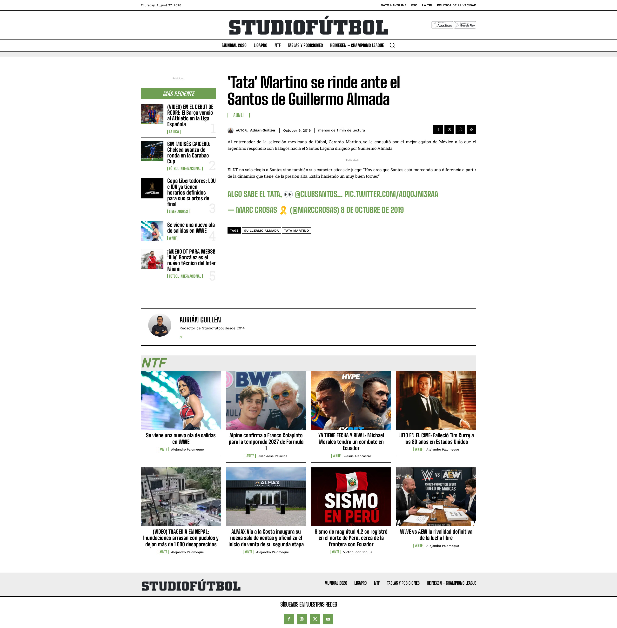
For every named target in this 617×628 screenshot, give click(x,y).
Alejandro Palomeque (187, 449)
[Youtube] (328, 619)
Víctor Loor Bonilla (357, 552)
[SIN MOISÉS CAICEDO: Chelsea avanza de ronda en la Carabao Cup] (152, 151)
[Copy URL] (471, 129)
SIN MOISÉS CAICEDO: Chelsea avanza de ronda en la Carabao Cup (188, 153)
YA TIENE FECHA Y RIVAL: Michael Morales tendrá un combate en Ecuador (351, 441)
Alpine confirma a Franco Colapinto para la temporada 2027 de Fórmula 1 (266, 441)
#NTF (173, 238)
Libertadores (178, 211)
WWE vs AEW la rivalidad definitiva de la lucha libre (436, 534)
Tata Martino (296, 230)
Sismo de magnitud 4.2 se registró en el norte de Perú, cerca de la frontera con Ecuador (351, 538)
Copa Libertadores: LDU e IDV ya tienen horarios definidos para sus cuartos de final (191, 192)
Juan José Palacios (272, 456)
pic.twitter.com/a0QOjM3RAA (391, 194)
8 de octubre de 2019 (372, 210)
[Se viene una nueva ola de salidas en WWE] (152, 231)
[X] (449, 129)
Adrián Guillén (262, 130)
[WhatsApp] (460, 129)
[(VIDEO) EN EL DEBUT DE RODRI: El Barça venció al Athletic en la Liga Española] (152, 114)
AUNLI (238, 115)
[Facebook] (438, 129)
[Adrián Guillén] (232, 130)
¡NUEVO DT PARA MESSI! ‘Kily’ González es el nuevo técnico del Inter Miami (191, 260)
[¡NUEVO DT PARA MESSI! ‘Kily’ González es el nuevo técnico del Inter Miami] (152, 259)
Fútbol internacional (185, 168)
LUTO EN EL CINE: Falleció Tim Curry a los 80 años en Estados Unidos (436, 438)
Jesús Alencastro (357, 456)
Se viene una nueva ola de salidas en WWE (191, 228)
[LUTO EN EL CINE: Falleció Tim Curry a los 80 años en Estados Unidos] (436, 403)
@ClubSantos (316, 194)
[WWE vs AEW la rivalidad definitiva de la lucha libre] (436, 499)
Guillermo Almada (261, 230)
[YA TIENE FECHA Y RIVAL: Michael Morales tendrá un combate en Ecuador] (351, 403)
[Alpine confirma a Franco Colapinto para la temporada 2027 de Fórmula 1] (266, 403)
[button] (392, 45)
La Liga (174, 132)
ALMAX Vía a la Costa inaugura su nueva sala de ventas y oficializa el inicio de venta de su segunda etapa (266, 538)
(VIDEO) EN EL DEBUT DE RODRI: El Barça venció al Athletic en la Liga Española (190, 116)
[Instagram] (302, 619)
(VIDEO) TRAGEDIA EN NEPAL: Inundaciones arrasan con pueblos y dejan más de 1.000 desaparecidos (181, 538)
